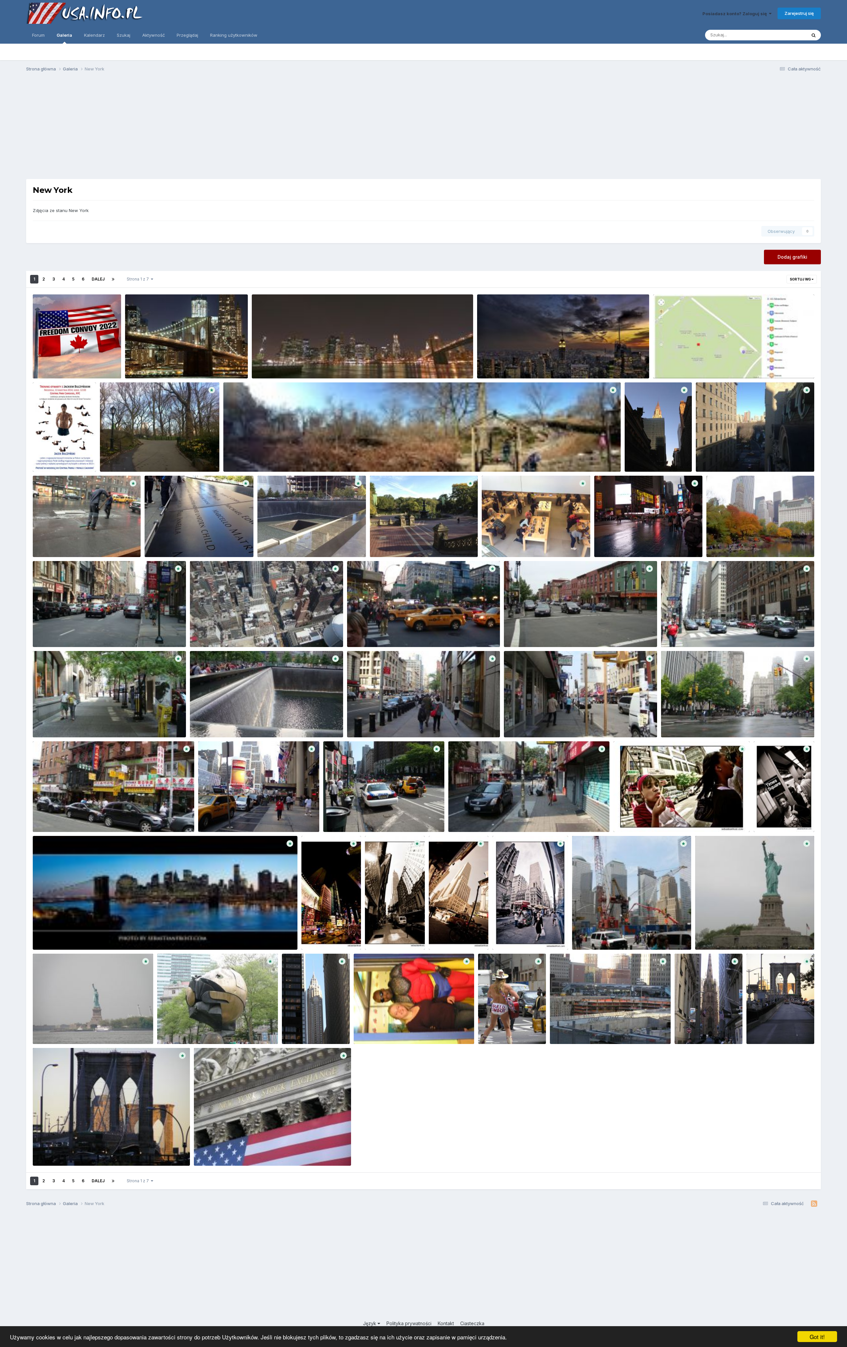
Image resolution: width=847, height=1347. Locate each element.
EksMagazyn (700, 370)
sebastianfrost (662, 824)
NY (702, 934)
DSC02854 (49, 816)
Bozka (322, 1036)
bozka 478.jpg (766, 1028)
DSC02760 (339, 816)
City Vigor (492, 363)
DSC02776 (206, 631)
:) (38, 541)
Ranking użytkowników (233, 35)
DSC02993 (49, 721)
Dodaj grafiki (792, 257)
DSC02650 (363, 721)
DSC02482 (677, 721)
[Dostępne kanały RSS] (814, 1203)
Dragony (143, 464)
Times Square (614, 541)
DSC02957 (206, 721)
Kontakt (446, 1323)
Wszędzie (787, 34)
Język (370, 1323)
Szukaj (123, 35)
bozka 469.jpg (302, 1028)
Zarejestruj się (799, 13)
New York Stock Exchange (226, 1150)
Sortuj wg (801, 279)
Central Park (117, 456)
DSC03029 (677, 631)
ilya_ (71, 639)
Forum (38, 35)
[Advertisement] (423, 128)
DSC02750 (464, 816)
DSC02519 (519, 631)
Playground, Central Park (255, 456)
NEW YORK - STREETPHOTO (648, 816)
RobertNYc (78, 370)
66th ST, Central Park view (728, 456)
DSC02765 (214, 816)
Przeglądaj (187, 35)
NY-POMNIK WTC (180, 1028)
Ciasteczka (472, 1323)
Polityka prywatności (408, 1323)
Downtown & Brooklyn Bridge (287, 363)
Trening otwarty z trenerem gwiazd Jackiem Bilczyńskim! (61, 450)
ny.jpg (43, 934)
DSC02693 (363, 631)
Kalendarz (94, 35)
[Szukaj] (813, 35)
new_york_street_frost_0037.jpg (530, 934)
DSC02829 (49, 631)
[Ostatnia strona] (113, 279)
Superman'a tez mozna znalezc (391, 1028)
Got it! (817, 1336)
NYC (633, 456)
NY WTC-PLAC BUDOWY (602, 934)
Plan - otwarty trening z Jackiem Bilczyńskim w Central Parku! (723, 363)
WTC (154, 541)
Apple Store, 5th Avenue (511, 541)
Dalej (98, 279)
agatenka (169, 370)
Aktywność (153, 35)
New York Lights (146, 363)
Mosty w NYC (51, 1150)
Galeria (64, 35)
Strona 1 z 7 (139, 279)
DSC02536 (520, 721)
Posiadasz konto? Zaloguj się (735, 13)
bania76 (614, 941)
